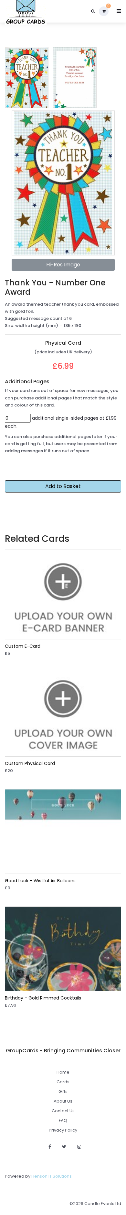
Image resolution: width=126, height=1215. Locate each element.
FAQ (63, 1120)
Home (63, 1072)
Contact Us (63, 1111)
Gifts (63, 1091)
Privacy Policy (63, 1130)
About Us (63, 1101)
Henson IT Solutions (51, 1176)
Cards (63, 1082)
